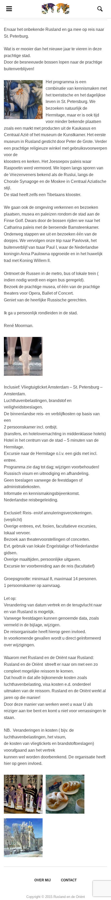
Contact (69, 880)
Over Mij (42, 880)
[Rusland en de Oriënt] (55, 9)
